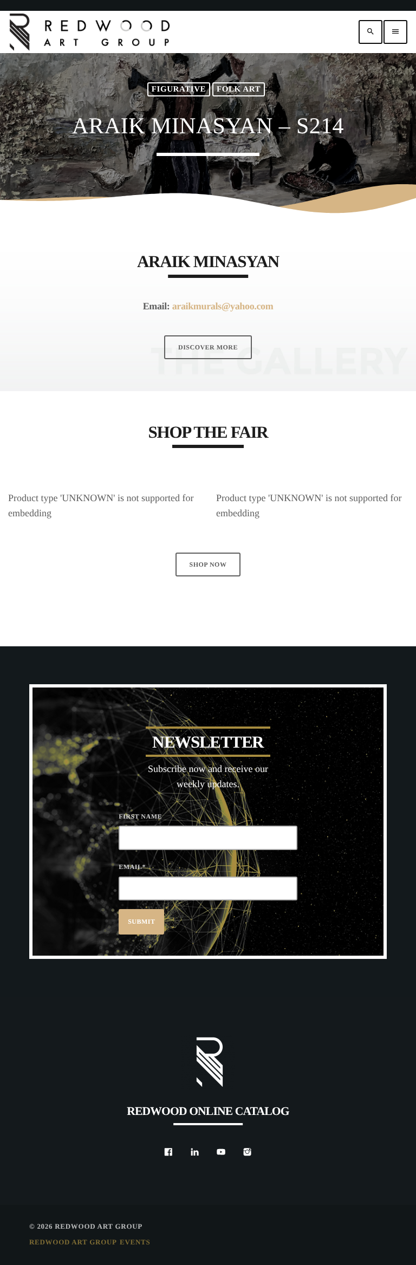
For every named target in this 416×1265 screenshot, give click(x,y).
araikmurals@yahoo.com (223, 306)
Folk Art (239, 89)
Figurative (179, 89)
